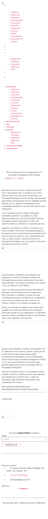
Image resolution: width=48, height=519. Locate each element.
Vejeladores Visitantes (16, 60)
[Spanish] (14, 151)
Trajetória (15, 12)
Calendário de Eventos (17, 40)
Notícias (11, 52)
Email (4, 436)
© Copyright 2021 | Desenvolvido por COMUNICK (24, 503)
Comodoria (15, 23)
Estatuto (14, 31)
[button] (13, 80)
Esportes (12, 50)
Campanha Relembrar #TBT (15, 67)
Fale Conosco (13, 78)
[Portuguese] (11, 151)
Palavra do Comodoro (15, 16)
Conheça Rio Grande (14, 146)
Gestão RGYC (13, 6)
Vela (10, 47)
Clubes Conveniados (16, 34)
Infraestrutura (14, 44)
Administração (17, 20)
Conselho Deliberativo (16, 26)
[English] (9, 151)
